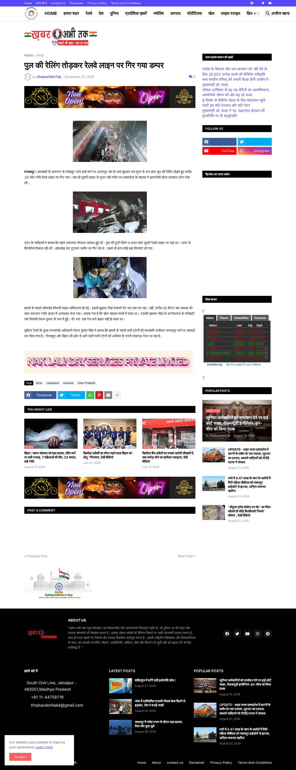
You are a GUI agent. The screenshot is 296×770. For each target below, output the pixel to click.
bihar (40, 55)
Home (28, 3)
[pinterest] (268, 634)
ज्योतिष (158, 13)
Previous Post (37, 556)
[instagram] (258, 634)
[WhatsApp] (90, 395)
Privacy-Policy (97, 3)
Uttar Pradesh (86, 383)
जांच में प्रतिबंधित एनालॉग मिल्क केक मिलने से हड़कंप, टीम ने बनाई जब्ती (160, 703)
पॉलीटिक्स (194, 13)
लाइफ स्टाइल (230, 13)
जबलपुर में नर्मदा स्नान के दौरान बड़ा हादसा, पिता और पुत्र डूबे (159, 724)
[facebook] (251, 3)
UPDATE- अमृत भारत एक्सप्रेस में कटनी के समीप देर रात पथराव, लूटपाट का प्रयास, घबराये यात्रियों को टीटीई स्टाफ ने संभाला (249, 455)
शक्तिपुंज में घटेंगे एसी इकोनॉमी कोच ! (155, 680)
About (156, 762)
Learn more (44, 747)
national (68, 383)
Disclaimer (76, 3)
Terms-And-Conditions (126, 3)
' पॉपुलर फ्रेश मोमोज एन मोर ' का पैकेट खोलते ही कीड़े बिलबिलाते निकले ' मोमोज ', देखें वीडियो (249, 511)
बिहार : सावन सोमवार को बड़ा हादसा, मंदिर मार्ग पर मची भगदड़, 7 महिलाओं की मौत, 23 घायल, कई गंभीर (50, 457)
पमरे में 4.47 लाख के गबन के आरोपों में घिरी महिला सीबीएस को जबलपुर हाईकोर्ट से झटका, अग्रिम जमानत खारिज (249, 484)
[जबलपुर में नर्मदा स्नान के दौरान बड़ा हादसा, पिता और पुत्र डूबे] (120, 727)
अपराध (175, 13)
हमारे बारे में (41, 3)
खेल (211, 13)
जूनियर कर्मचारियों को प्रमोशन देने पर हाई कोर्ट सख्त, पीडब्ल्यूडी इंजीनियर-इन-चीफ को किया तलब (245, 684)
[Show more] (117, 395)
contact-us (175, 762)
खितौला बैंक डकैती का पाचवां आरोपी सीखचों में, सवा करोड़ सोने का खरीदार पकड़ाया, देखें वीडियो (168, 457)
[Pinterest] (99, 395)
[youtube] (270, 3)
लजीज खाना (280, 13)
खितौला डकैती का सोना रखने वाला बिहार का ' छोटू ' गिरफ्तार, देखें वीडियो (108, 455)
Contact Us (58, 3)
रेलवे (89, 13)
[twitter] (263, 3)
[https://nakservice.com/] (219, 160)
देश (101, 13)
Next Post (185, 556)
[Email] (108, 395)
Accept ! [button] (20, 757)
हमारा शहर (71, 13)
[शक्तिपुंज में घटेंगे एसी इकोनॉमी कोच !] (120, 685)
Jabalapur (52, 383)
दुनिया (114, 13)
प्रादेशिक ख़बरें (136, 13)
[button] (256, 13)
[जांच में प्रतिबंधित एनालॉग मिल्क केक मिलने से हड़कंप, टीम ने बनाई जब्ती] (120, 706)
